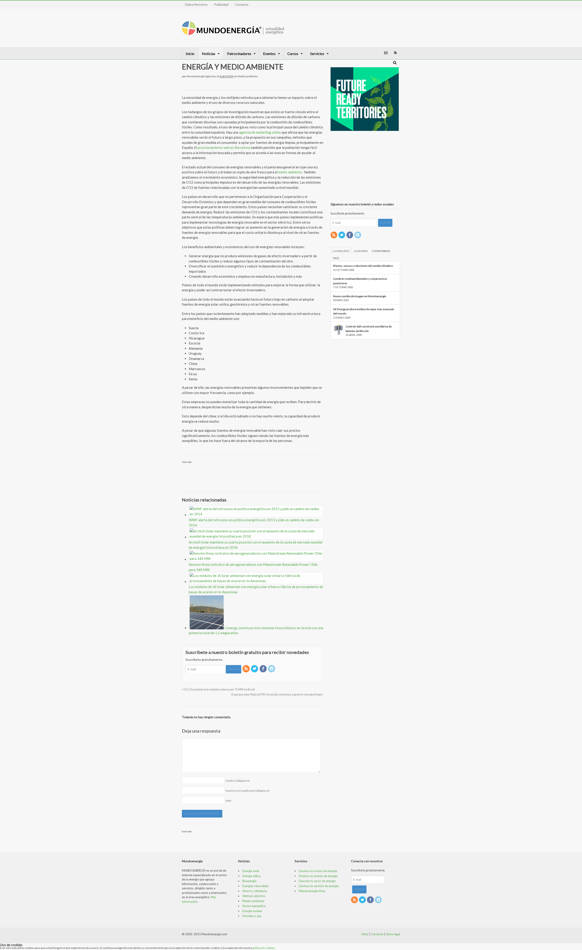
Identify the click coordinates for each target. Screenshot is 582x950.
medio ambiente (290, 172)
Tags (336, 258)
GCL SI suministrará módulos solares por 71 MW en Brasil (219, 689)
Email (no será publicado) (247, 790)
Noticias (208, 53)
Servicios (317, 53)
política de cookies (264, 948)
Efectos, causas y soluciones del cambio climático (363, 265)
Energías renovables (255, 886)
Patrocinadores (239, 53)
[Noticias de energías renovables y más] (233, 33)
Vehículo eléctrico (254, 896)
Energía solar (250, 871)
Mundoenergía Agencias (201, 76)
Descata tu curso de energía (317, 881)
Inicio (190, 53)
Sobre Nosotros (196, 4)
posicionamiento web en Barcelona (224, 147)
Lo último (360, 250)
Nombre (238, 780)
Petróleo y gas (251, 916)
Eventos (269, 53)
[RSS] (246, 669)
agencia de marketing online (260, 132)
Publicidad (221, 4)
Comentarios (381, 250)
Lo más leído (341, 250)
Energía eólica (251, 876)
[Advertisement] (376, 28)
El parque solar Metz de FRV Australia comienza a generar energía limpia (276, 694)
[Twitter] (255, 669)
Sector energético (254, 906)
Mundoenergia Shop (312, 891)
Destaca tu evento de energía (318, 876)
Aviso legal (393, 934)
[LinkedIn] (272, 669)
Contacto (241, 4)
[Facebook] (263, 669)
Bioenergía (249, 881)
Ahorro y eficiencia (254, 891)
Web (228, 800)
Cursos (292, 53)
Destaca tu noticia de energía (318, 871)
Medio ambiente (248, 76)
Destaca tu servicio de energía (319, 886)
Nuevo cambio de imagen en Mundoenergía (359, 296)
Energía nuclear (252, 911)
